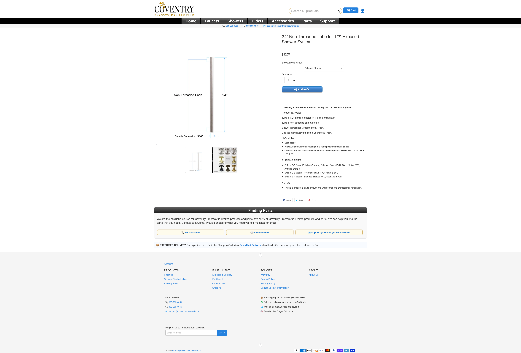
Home (191, 21)
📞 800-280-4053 (173, 302)
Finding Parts (171, 283)
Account (168, 263)
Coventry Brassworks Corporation (186, 350)
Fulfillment (217, 279)
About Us (314, 274)
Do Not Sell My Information (274, 287)
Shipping (217, 287)
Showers (235, 21)
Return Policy (267, 279)
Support (327, 21)
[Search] (338, 11)
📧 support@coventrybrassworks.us (182, 311)
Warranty (265, 274)
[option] (198, 160)
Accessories (283, 21)
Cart (353, 10)
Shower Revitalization (175, 279)
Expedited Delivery (222, 274)
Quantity (287, 74)
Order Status (219, 283)
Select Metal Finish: (292, 62)
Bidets (257, 21)
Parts (307, 21)
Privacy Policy (267, 283)
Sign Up (222, 333)
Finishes (168, 274)
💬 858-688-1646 (173, 306)
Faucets (212, 21)
